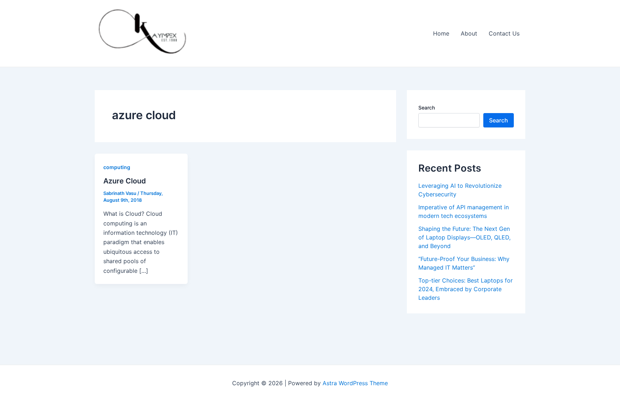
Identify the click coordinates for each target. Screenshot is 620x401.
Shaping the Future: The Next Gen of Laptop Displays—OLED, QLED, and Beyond (464, 237)
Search (426, 107)
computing (116, 167)
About (469, 33)
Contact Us (504, 33)
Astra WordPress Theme (355, 383)
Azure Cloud (124, 181)
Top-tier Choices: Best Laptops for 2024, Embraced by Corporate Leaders (465, 289)
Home (441, 33)
